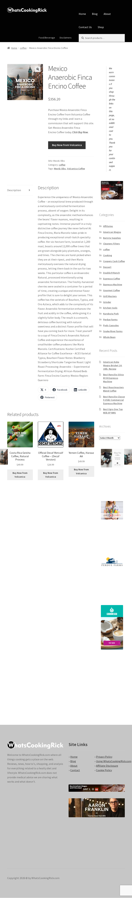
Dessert (107, 267)
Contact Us (85, 27)
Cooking (107, 255)
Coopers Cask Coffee (114, 261)
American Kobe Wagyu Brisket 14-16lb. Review (112, 365)
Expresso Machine (112, 284)
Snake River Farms (113, 331)
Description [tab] (14, 190)
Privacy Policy (104, 756)
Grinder (107, 302)
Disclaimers (66, 37)
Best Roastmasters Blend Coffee (113, 389)
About (107, 14)
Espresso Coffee (111, 278)
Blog (95, 14)
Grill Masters (110, 296)
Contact (75, 770)
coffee (23, 48)
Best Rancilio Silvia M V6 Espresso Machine (113, 378)
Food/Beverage (47, 37)
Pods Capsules (111, 325)
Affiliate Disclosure (107, 765)
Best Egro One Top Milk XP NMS (113, 411)
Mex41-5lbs (60, 168)
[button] (38, 69)
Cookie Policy (104, 770)
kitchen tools (110, 307)
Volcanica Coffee (76, 168)
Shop (101, 27)
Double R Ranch (111, 272)
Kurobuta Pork (111, 313)
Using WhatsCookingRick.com (113, 761)
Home (82, 14)
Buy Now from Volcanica (67, 145)
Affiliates (108, 226)
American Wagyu (112, 232)
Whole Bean (109, 337)
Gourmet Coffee (111, 290)
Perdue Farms (110, 319)
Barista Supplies (112, 237)
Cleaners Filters (111, 243)
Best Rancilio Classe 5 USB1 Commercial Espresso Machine (114, 400)
